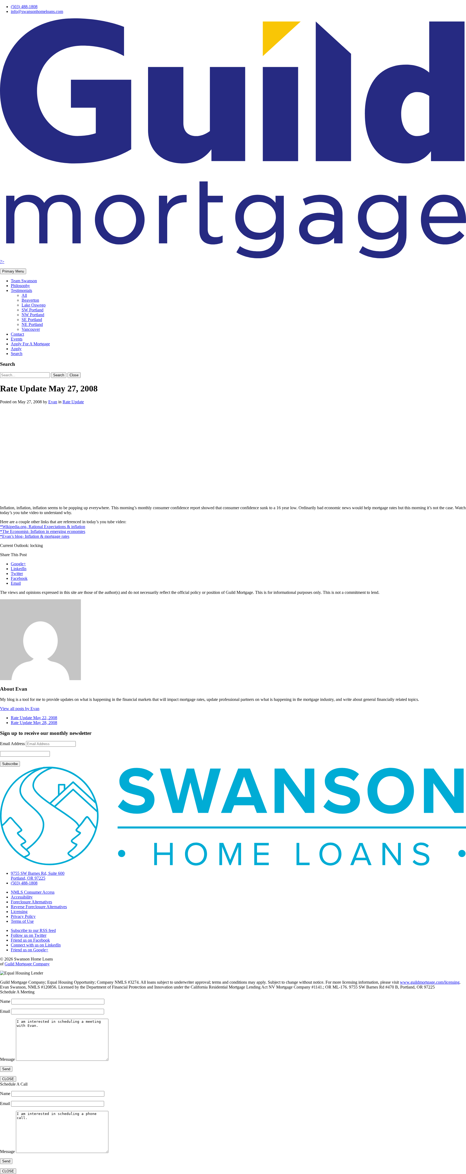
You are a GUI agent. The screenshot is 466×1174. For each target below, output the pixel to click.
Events (16, 339)
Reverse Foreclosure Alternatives (39, 906)
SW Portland (32, 310)
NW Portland (33, 314)
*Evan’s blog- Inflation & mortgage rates (34, 536)
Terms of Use (22, 921)
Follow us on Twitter (28, 935)
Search (16, 353)
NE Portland (32, 324)
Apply (16, 348)
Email (16, 583)
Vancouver (31, 329)
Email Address (12, 743)
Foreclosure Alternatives (31, 902)
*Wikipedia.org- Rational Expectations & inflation (42, 526)
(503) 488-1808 (24, 6)
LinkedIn (18, 568)
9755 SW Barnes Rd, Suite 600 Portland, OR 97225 (37, 875)
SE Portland (32, 319)
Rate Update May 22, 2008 (34, 717)
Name (5, 1001)
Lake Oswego (34, 305)
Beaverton (30, 300)
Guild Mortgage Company (27, 964)
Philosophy (20, 285)
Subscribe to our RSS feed (33, 930)
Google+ (18, 564)
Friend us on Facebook (30, 940)
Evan (52, 402)
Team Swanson (24, 280)
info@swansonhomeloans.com (37, 11)
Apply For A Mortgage (30, 344)
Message (8, 1059)
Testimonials (21, 290)
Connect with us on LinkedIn (36, 945)
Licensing (19, 911)
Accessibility (22, 897)
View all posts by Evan (19, 708)
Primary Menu (13, 271)
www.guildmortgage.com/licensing (430, 982)
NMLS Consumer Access (32, 892)
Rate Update (73, 402)
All (24, 295)
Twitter (17, 573)
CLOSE (8, 1079)
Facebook (19, 578)
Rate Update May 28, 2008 (34, 722)
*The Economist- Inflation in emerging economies (42, 531)
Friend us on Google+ (29, 950)
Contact (17, 334)
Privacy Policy (23, 916)
